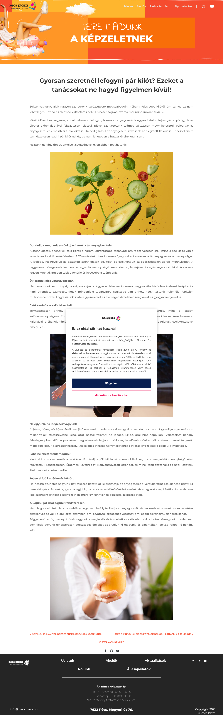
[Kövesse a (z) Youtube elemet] (117, 650)
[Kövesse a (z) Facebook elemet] (105, 650)
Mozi (168, 6)
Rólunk (84, 669)
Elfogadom (111, 383)
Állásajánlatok (139, 669)
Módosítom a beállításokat (112, 395)
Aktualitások (155, 661)
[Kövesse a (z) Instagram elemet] (111, 650)
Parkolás (155, 6)
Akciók (141, 6)
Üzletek (128, 6)
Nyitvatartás (183, 6)
